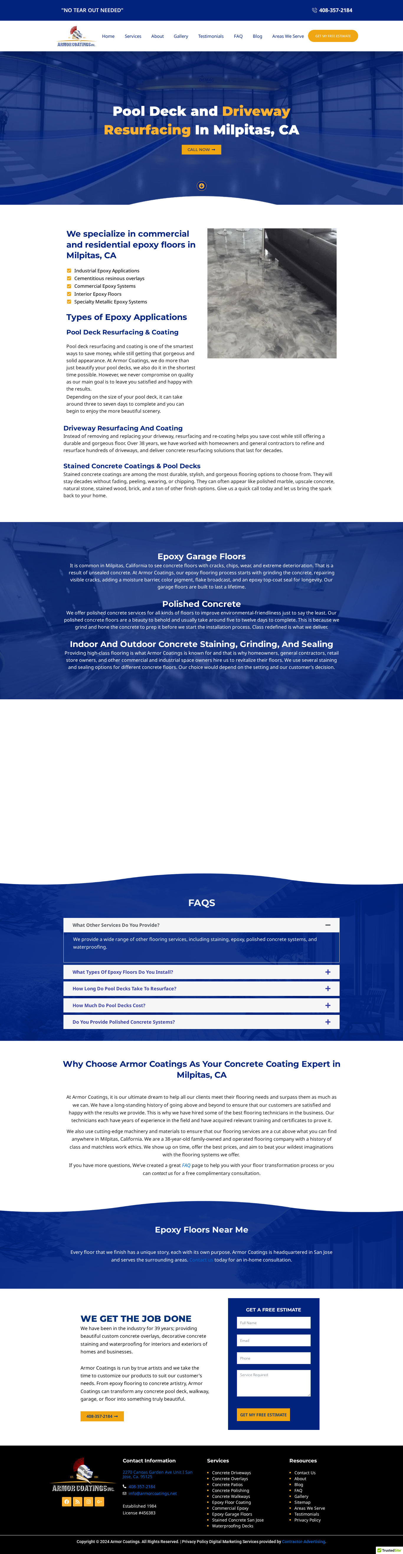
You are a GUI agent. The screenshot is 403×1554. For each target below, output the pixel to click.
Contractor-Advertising (303, 1541)
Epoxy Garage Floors (232, 1514)
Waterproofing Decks (232, 1526)
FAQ (238, 36)
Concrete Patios (227, 1484)
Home (108, 36)
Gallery (181, 36)
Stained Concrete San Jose (238, 1520)
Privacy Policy (195, 1541)
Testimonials (211, 36)
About (157, 36)
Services (133, 36)
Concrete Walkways (231, 1496)
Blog (257, 36)
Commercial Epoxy (230, 1508)
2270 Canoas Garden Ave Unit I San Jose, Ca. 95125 (158, 1474)
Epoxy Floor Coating (231, 1502)
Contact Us (305, 1472)
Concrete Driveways (231, 1472)
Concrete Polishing (230, 1490)
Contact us (201, 1259)
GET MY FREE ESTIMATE (263, 1415)
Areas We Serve (288, 36)
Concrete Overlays (230, 1478)
